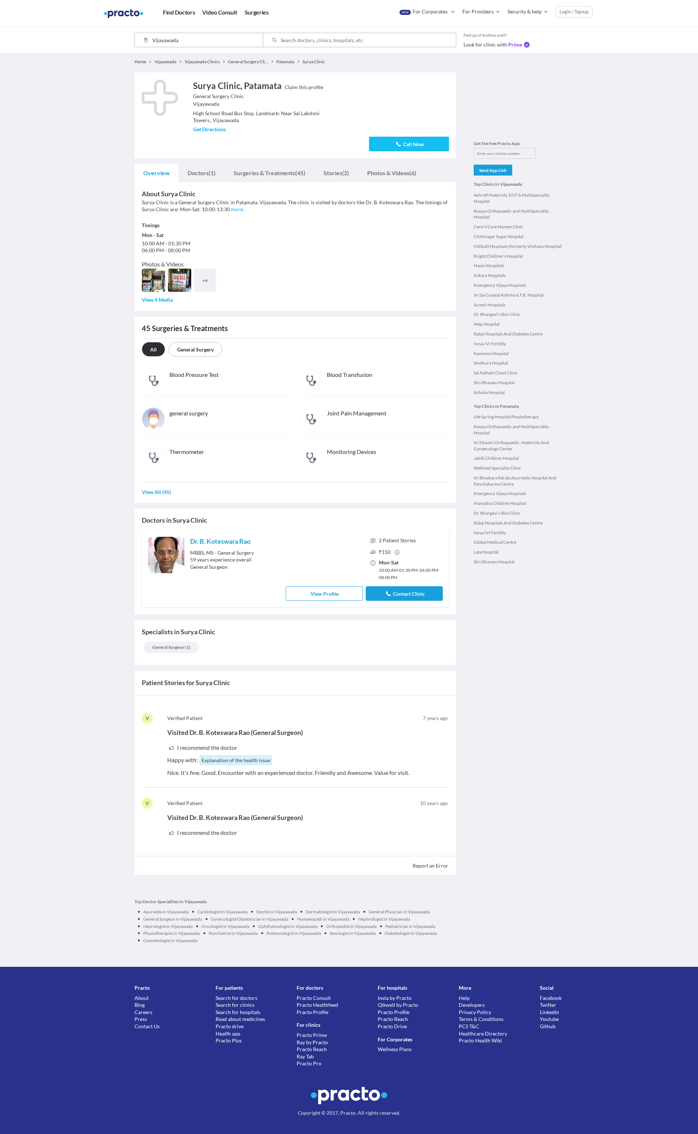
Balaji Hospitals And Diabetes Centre (508, 334)
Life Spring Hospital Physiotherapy (506, 416)
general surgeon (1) (171, 647)
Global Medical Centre (495, 542)
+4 (205, 280)
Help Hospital (487, 324)
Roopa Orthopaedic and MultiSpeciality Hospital (511, 214)
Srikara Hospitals (490, 275)
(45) (269, 172)
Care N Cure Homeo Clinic (499, 226)
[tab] (156, 173)
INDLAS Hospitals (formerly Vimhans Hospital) (518, 246)
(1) (202, 172)
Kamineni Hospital (491, 353)
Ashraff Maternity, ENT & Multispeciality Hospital (512, 198)
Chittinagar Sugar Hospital (499, 236)
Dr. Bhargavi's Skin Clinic (497, 314)
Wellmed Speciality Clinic (497, 468)
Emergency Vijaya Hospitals (500, 285)
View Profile (324, 594)
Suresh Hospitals (489, 304)
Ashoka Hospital (489, 392)
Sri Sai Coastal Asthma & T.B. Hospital (508, 295)
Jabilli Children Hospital (496, 458)
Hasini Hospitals (489, 265)
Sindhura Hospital (491, 363)
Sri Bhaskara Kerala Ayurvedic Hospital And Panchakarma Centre (515, 481)
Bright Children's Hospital (498, 256)
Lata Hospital (486, 552)
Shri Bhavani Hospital (494, 382)
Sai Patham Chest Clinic (496, 372)
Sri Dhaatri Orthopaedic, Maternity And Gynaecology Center (511, 445)
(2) (336, 172)
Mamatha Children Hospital (500, 503)
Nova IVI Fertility (490, 343)
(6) (391, 172)
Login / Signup (574, 12)
